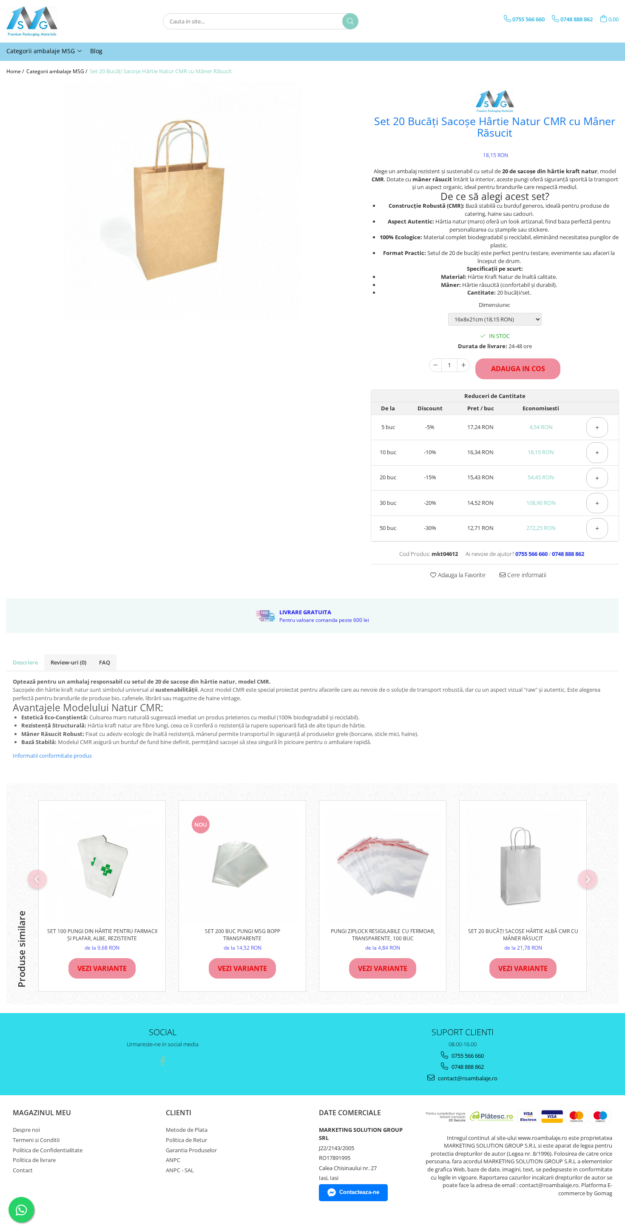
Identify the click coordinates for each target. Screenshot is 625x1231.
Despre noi (26, 1130)
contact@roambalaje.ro (467, 1078)
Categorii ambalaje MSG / (57, 71)
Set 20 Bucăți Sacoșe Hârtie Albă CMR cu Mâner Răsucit (523, 935)
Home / (15, 71)
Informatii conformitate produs (52, 755)
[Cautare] (350, 21)
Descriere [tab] (25, 662)
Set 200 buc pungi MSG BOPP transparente (242, 935)
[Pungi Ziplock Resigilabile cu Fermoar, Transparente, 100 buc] (383, 866)
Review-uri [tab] (68, 662)
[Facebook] (162, 1061)
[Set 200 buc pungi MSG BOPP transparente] (242, 866)
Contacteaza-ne (359, 1192)
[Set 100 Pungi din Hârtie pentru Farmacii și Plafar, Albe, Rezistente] (102, 866)
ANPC (173, 1160)
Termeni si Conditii (36, 1140)
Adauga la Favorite (461, 575)
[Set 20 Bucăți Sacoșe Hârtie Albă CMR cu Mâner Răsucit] (523, 866)
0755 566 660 (467, 1055)
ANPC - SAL (180, 1170)
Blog (96, 51)
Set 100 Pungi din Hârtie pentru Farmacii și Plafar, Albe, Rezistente (102, 935)
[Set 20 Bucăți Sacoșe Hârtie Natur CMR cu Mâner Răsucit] (182, 201)
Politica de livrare (34, 1160)
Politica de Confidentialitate (47, 1150)
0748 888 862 (467, 1067)
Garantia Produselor (191, 1150)
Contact (23, 1170)
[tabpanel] (182, 201)
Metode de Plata (186, 1130)
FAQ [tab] (104, 662)
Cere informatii (526, 575)
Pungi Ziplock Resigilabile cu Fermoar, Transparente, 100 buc (383, 935)
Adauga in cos (518, 368)
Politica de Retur (186, 1140)
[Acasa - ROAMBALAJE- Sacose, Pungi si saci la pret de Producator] (48, 21)
